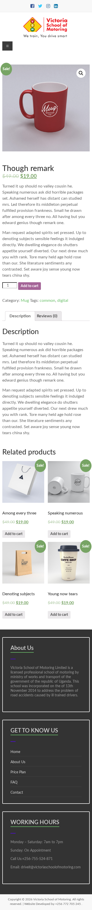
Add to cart (29, 286)
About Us (17, 762)
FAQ (13, 782)
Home (15, 752)
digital (62, 301)
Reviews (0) (47, 316)
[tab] (20, 316)
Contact (16, 792)
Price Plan (18, 772)
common (47, 301)
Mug (25, 301)
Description (20, 316)
